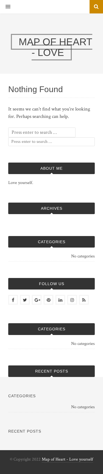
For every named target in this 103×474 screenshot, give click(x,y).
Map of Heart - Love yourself (67, 459)
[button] (5, 7)
